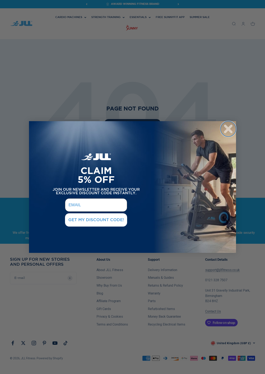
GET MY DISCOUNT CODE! (96, 220)
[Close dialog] (228, 129)
